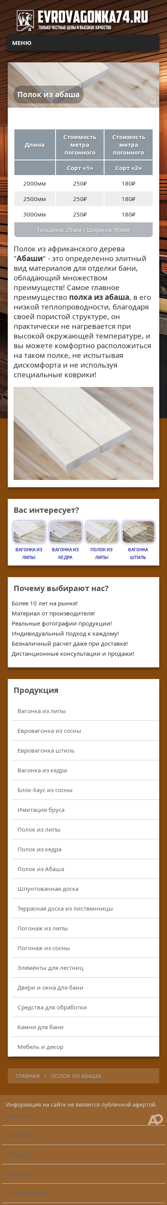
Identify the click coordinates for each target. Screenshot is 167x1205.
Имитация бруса (40, 809)
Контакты (20, 1135)
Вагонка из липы (41, 711)
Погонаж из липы (42, 928)
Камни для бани (40, 1027)
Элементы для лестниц (50, 967)
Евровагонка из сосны (49, 730)
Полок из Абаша (40, 869)
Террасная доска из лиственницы (65, 908)
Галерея (18, 1154)
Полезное (20, 1173)
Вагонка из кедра (42, 770)
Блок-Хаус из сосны (45, 790)
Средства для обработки (52, 1007)
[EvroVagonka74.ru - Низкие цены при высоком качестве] (84, 30)
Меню (21, 42)
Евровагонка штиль (46, 750)
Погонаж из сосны (43, 948)
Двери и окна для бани (50, 987)
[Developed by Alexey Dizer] (156, 1119)
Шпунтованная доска (47, 888)
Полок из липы (39, 829)
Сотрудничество (30, 1193)
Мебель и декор (40, 1046)
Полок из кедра (39, 849)
